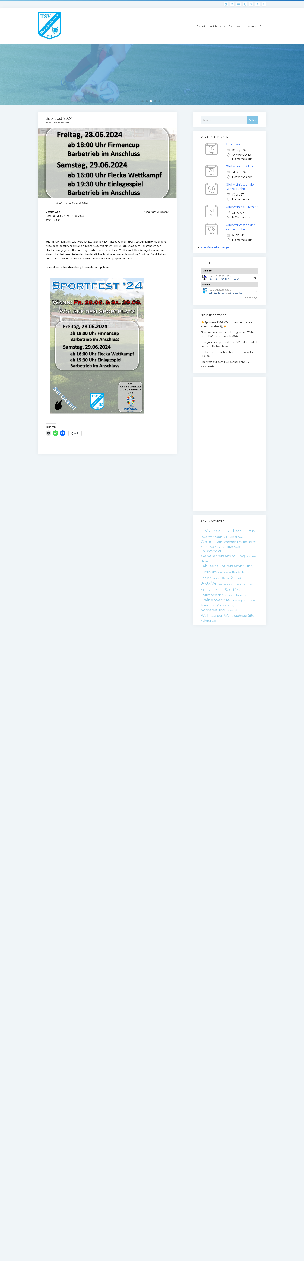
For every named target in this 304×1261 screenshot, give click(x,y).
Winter (206, 620)
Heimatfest (251, 557)
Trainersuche (244, 595)
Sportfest (232, 589)
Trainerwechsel (216, 600)
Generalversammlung (223, 556)
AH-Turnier (230, 536)
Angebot (242, 537)
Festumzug (220, 547)
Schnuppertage (208, 590)
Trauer (252, 601)
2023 (204, 536)
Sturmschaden (212, 595)
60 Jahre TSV (245, 531)
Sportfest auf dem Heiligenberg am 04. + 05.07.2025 (226, 363)
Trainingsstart (240, 600)
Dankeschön (226, 542)
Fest (212, 547)
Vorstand (231, 610)
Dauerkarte (246, 542)
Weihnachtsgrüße (239, 616)
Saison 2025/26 (223, 584)
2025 (210, 537)
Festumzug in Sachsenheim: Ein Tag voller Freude (227, 353)
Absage (217, 536)
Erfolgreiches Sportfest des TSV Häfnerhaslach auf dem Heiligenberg (229, 344)
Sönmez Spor (236, 293)
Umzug (214, 605)
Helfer (205, 561)
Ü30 (214, 621)
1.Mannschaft (218, 531)
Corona (208, 541)
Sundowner (234, 144)
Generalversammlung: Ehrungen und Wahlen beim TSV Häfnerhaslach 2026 (228, 334)
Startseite (201, 26)
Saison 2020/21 (221, 578)
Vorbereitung (213, 610)
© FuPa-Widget (250, 297)
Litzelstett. (213, 279)
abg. (255, 277)
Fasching (205, 547)
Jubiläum (209, 572)
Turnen (205, 605)
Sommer (220, 590)
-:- (256, 291)
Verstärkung (226, 605)
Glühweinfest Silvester (242, 166)
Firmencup (233, 546)
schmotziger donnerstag (242, 584)
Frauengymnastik (212, 551)
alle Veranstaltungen (216, 247)
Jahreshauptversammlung (227, 566)
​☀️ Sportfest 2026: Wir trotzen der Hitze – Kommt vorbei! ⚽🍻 (226, 324)
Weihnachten (212, 616)
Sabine (206, 578)
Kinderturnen (242, 572)
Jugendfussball (224, 572)
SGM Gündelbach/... (230, 279)
